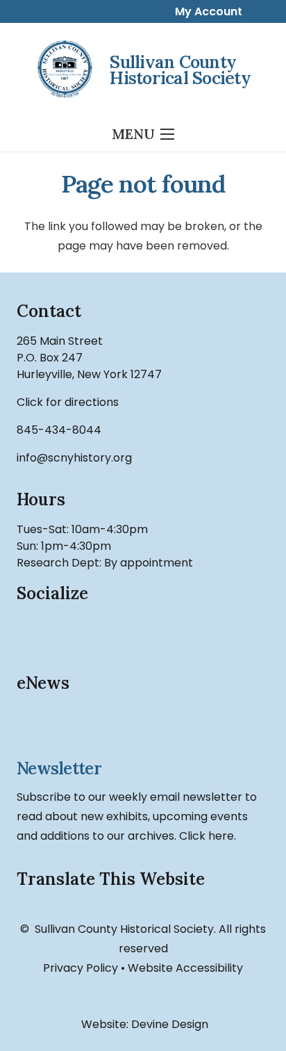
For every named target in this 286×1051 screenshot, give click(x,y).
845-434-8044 (59, 430)
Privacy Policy (80, 968)
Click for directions (68, 402)
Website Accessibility (185, 968)
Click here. (207, 836)
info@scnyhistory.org (74, 458)
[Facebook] (34, 632)
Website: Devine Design (143, 1024)
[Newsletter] (143, 727)
